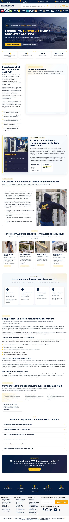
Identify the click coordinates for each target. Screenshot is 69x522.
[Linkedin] (51, 509)
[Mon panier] (66, 6)
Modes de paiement (31, 500)
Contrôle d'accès (20, 512)
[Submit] (48, 6)
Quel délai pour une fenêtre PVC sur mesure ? (15, 439)
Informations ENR (33, 511)
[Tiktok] (60, 509)
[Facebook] (43, 509)
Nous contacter (10, 165)
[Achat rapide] (56, 6)
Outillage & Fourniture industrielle (6, 11)
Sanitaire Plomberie (31, 11)
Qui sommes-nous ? (7, 518)
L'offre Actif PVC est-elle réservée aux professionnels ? (18, 424)
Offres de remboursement (19, 518)
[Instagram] (46, 509)
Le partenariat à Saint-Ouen (29, 44)
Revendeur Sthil (6, 499)
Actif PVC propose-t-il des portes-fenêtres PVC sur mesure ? (19, 434)
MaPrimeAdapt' (19, 508)
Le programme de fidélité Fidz (20, 510)
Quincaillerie (15, 11)
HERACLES (57, 11)
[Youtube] (55, 509)
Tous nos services (20, 499)
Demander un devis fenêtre (13, 44)
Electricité (23, 11)
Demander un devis (34, 469)
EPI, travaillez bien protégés (33, 507)
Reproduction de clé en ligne (20, 501)
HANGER (47, 11)
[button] (60, 6)
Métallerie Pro (5, 506)
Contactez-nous (33, 503)
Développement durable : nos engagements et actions (38, 519)
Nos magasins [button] (32, 505)
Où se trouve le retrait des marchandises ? (15, 444)
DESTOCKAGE (65, 11)
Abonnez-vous (61, 502)
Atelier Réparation (6, 501)
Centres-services (6, 502)
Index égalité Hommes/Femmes (34, 513)
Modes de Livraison (34, 502)
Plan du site (22, 519)
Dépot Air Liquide (6, 511)
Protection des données (45, 518)
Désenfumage (6, 509)
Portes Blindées (6, 508)
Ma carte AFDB (19, 506)
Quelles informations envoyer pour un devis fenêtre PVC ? (18, 448)
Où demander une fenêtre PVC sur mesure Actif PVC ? (17, 429)
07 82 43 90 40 (10, 161)
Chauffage (40, 11)
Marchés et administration (19, 504)
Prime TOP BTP (32, 509)
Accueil (7, 20)
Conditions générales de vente (32, 518)
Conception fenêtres (5, 504)
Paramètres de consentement (58, 518)
